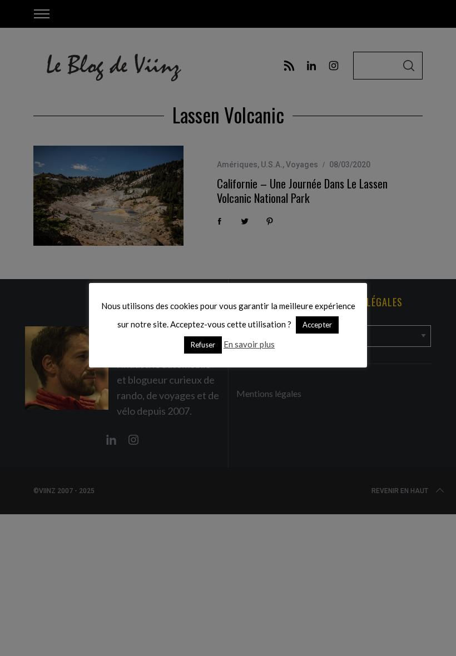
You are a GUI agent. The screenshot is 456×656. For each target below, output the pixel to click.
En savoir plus (249, 344)
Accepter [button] (317, 324)
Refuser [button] (203, 344)
